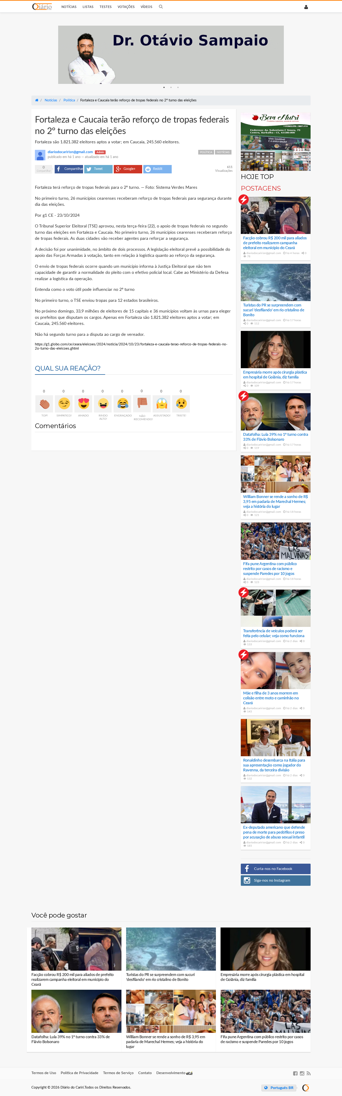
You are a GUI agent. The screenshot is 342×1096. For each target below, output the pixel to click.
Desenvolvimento (171, 1073)
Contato (145, 1073)
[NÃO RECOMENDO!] (142, 403)
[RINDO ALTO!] (103, 403)
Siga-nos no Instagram (272, 880)
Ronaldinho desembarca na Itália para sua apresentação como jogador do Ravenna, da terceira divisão (274, 765)
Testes (106, 6)
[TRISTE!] (181, 403)
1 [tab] (164, 87)
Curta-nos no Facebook (273, 869)
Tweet (98, 169)
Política (206, 152)
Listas (88, 6)
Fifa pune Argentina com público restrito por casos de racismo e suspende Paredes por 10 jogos (270, 569)
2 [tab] (171, 87)
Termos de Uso (43, 1073)
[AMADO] (83, 403)
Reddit (157, 169)
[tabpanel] (171, 55)
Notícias (69, 6)
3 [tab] (178, 87)
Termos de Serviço (118, 1073)
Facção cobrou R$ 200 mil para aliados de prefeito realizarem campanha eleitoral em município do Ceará (275, 243)
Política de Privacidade (79, 1073)
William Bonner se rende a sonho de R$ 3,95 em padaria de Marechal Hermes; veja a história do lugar (275, 501)
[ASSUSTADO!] (161, 403)
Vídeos (146, 6)
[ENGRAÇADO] (122, 403)
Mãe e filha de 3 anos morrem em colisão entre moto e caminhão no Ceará (271, 698)
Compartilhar (73, 169)
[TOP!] (44, 403)
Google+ (129, 169)
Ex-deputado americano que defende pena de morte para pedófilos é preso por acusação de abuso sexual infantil (274, 832)
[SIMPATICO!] (64, 403)
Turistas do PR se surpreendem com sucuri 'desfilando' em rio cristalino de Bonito (273, 310)
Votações (126, 6)
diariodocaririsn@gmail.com (263, 253)
